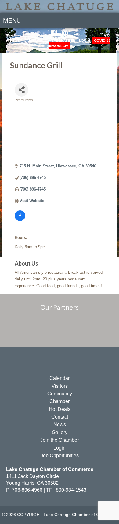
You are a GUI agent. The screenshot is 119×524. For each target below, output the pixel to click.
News (15, 40)
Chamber (59, 401)
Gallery (31, 40)
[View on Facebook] (20, 219)
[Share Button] (21, 90)
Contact (59, 416)
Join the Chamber (59, 40)
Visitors (60, 386)
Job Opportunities (60, 455)
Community (59, 393)
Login (84, 40)
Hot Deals (59, 409)
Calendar (59, 378)
